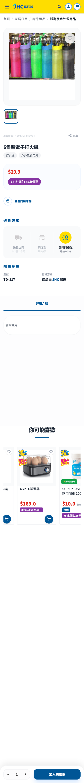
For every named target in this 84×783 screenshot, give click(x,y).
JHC (55, 279)
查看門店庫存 (23, 201)
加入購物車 (57, 774)
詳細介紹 (42, 303)
